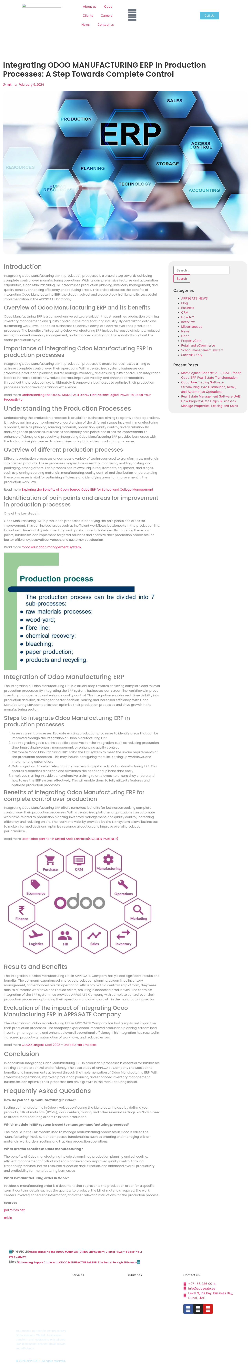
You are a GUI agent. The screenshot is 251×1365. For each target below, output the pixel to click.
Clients (88, 15)
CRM (184, 312)
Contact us (105, 24)
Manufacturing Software (142, 1309)
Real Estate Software (140, 1290)
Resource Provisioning (86, 1309)
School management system (202, 350)
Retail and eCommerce (198, 345)
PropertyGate (191, 341)
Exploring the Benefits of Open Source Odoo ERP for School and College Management (87, 489)
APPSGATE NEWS (194, 298)
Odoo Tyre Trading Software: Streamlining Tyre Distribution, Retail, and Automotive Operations (208, 387)
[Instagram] (198, 1309)
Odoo (108, 6)
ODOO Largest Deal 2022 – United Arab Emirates (59, 1045)
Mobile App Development (143, 1315)
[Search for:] (201, 270)
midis (8, 1217)
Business (187, 308)
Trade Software (137, 1302)
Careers (106, 15)
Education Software (140, 1283)
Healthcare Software (140, 1296)
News (85, 24)
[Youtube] (208, 1309)
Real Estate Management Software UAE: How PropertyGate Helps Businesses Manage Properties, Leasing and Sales (211, 401)
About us (89, 6)
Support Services (83, 1296)
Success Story (191, 355)
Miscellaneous (191, 327)
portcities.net (14, 1210)
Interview (188, 322)
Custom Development (85, 1290)
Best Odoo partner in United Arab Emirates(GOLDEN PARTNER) (70, 839)
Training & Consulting (85, 1302)
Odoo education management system (51, 547)
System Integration (84, 1315)
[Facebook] (188, 1309)
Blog (184, 303)
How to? (187, 317)
